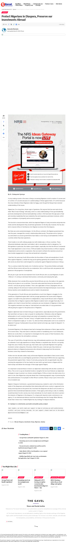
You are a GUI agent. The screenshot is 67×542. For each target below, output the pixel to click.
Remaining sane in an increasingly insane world (32, 441)
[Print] (16, 24)
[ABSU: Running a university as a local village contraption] (58, 473)
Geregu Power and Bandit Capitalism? (30, 437)
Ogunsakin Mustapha (12, 29)
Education (54, 477)
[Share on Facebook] (9, 24)
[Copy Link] (14, 24)
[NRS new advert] (36, 153)
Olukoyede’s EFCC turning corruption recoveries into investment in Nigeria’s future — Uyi (41, 484)
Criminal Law (38, 477)
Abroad (16, 422)
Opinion (5, 12)
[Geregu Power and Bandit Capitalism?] (9, 473)
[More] (19, 24)
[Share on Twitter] (11, 24)
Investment (27, 422)
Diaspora (21, 422)
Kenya (32, 422)
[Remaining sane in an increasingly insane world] (25, 473)
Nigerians (37, 422)
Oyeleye (43, 422)
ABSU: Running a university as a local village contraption (56, 482)
